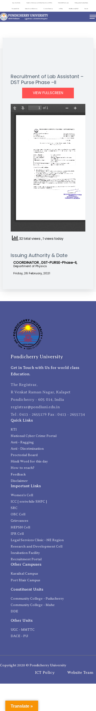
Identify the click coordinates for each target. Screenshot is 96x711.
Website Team (80, 672)
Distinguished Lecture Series (81, 2)
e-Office (61, 8)
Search (86, 8)
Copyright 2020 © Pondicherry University (33, 665)
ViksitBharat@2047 (73, 8)
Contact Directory (48, 8)
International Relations (31, 8)
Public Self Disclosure (63, 2)
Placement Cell (15, 8)
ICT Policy (45, 672)
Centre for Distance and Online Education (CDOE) (39, 2)
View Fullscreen (48, 92)
